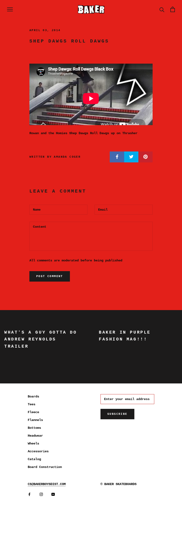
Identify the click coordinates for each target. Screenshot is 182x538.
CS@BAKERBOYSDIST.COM (47, 484)
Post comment (49, 276)
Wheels (33, 443)
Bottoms (34, 428)
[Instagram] (41, 494)
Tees (31, 404)
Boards (33, 396)
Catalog (34, 459)
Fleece (33, 412)
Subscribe (117, 414)
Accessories (38, 451)
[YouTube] (53, 494)
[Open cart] (172, 9)
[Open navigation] (10, 9)
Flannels (35, 420)
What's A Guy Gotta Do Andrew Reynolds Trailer (40, 339)
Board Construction (45, 467)
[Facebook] (29, 494)
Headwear (35, 436)
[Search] (161, 9)
